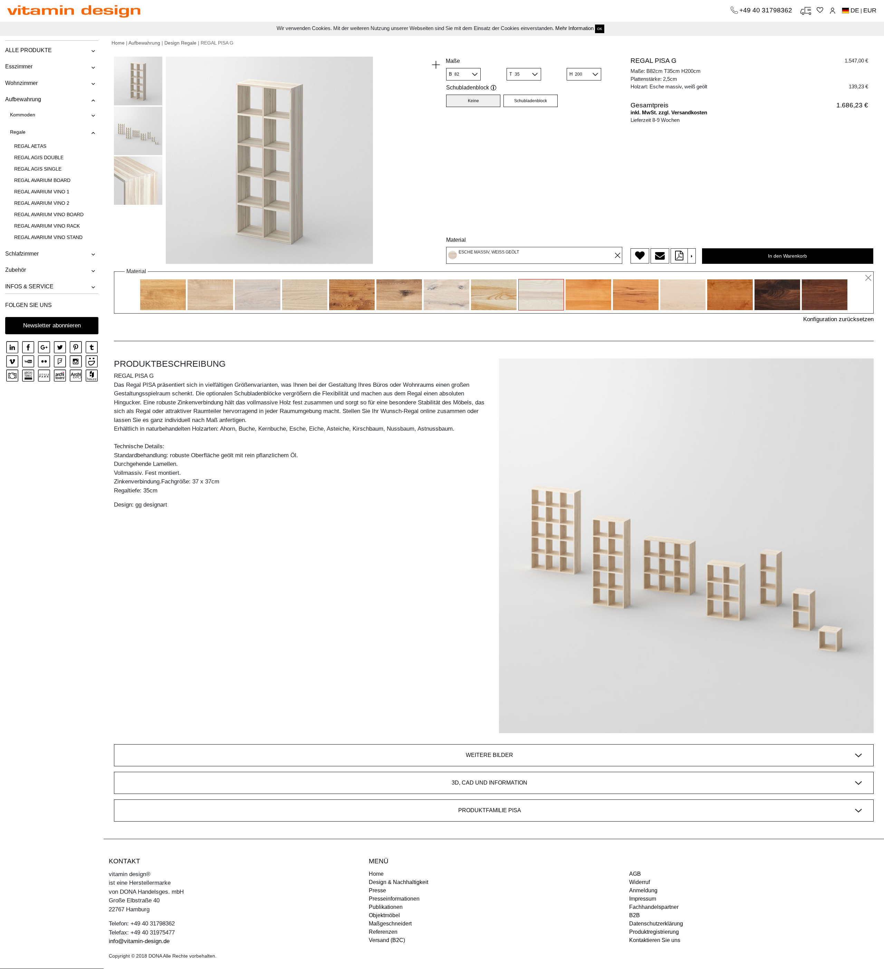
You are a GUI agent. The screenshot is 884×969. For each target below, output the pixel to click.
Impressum (642, 899)
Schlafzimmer (22, 254)
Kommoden (22, 114)
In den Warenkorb (787, 256)
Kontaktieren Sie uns (654, 940)
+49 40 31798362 (766, 10)
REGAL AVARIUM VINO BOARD (49, 214)
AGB (635, 874)
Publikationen (386, 907)
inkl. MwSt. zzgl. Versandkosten (669, 112)
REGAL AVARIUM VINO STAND (48, 237)
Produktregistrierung (654, 932)
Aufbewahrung (23, 99)
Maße (453, 61)
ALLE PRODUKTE (28, 50)
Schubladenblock (467, 87)
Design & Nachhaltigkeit (398, 882)
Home (118, 43)
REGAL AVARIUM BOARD (42, 180)
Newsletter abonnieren (52, 325)
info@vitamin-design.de (139, 941)
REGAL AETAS (30, 146)
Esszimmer (18, 66)
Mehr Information (574, 28)
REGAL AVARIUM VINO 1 (41, 191)
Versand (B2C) (387, 940)
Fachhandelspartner (654, 907)
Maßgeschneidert (390, 924)
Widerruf (639, 882)
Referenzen (383, 932)
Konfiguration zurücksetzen (838, 319)
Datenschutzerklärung (656, 924)
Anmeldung (643, 890)
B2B (634, 915)
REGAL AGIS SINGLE (37, 169)
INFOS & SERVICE (29, 286)
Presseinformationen (394, 899)
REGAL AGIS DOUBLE (39, 157)
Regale (18, 132)
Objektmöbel (384, 915)
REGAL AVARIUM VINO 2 (41, 203)
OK (599, 29)
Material (456, 240)
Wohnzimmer (21, 83)
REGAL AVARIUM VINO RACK (47, 226)
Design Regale (180, 43)
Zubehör (15, 270)
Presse (377, 890)
